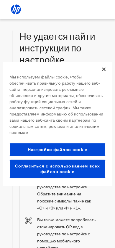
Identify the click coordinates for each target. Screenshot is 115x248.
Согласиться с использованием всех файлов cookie (57, 168)
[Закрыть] (103, 69)
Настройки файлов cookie (57, 149)
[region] (57, 124)
